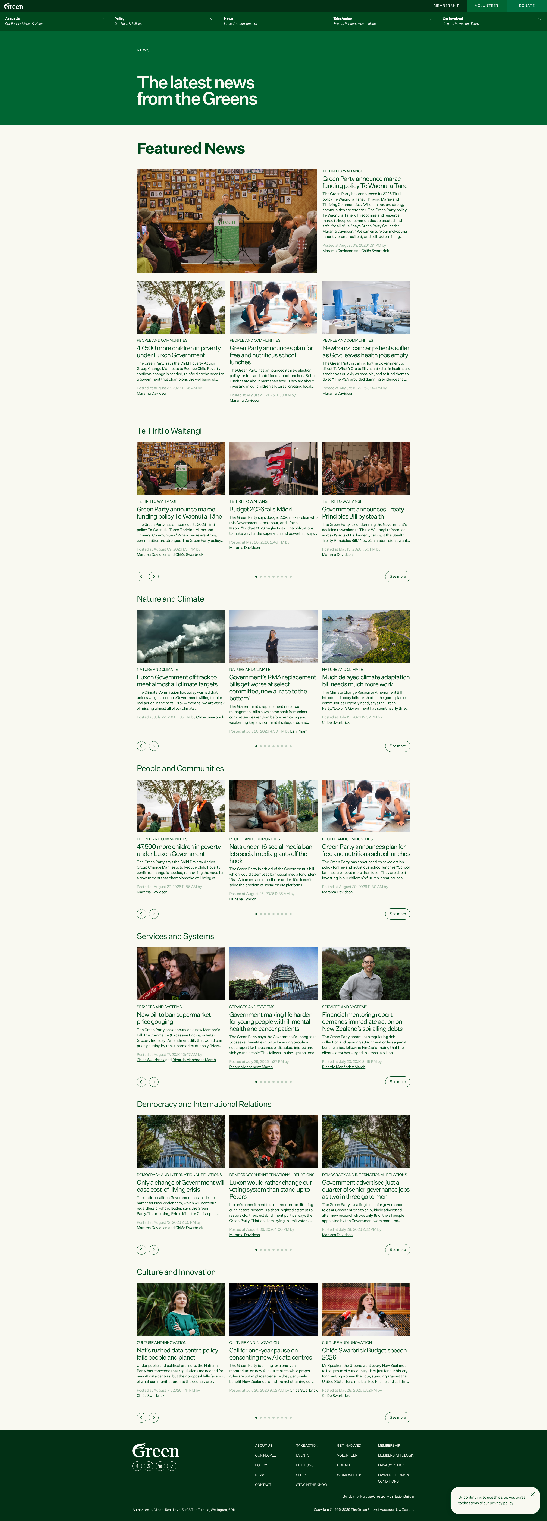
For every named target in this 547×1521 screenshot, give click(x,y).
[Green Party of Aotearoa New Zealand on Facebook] (137, 1466)
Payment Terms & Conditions (393, 1478)
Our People (265, 1455)
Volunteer (486, 6)
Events (303, 1455)
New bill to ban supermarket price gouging (174, 1018)
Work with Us (349, 1475)
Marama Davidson (337, 251)
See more (398, 577)
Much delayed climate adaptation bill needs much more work (366, 681)
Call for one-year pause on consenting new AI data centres (270, 1354)
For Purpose (364, 1496)
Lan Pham (298, 731)
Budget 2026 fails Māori (260, 510)
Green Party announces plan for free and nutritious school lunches (271, 355)
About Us (263, 1446)
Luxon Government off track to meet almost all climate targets (177, 681)
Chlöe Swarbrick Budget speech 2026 (364, 1354)
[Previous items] (141, 576)
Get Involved (349, 1446)
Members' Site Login (396, 1455)
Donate (527, 6)
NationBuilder (404, 1496)
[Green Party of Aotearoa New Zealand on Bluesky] (160, 1466)
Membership (446, 6)
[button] (54, 21)
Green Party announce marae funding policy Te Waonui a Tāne (364, 182)
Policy (261, 1465)
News (260, 1475)
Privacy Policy (391, 1465)
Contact (263, 1485)
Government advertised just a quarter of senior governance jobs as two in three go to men (366, 1190)
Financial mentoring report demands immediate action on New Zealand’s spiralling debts (362, 1022)
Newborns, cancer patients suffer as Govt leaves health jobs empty (365, 352)
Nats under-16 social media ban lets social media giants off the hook (270, 854)
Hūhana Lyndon (242, 899)
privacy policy (501, 1503)
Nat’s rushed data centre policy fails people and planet (177, 1354)
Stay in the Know (311, 1485)
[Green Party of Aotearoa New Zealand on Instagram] (148, 1466)
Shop (301, 1475)
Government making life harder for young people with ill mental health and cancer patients (270, 1022)
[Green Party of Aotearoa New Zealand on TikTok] (171, 1466)
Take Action (307, 1446)
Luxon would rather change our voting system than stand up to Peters (270, 1190)
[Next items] (154, 576)
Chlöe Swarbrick (375, 251)
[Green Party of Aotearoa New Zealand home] (155, 1450)
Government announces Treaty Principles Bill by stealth (363, 513)
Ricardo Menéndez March (194, 1060)
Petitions (305, 1465)
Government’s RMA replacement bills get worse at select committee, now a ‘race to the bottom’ (272, 688)
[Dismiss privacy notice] (532, 1494)
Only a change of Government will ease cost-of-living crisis (180, 1186)
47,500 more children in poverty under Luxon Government (179, 352)
